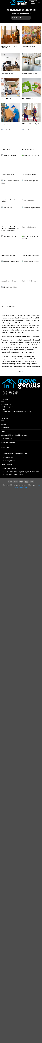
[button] (39, 2)
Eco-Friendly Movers (28, 98)
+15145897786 (6, 404)
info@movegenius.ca (8, 407)
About (3, 424)
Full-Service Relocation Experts (30, 124)
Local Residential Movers (29, 174)
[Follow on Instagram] (6, 392)
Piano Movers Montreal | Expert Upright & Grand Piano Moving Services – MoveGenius (10, 228)
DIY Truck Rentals (6, 98)
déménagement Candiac (20, 356)
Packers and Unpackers (28, 200)
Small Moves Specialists (8, 255)
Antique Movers (6, 439)
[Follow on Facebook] (3, 392)
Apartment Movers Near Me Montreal (9, 46)
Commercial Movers (7, 73)
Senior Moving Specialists (29, 227)
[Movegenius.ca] (18, 2)
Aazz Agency (24, 487)
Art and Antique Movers (28, 46)
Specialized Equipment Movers (30, 255)
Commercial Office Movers (29, 73)
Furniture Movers (6, 149)
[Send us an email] (13, 392)
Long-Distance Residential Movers (8, 200)
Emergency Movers (6, 124)
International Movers (28, 149)
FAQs (3, 431)
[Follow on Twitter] (10, 392)
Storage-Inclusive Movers (8, 281)
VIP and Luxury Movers (8, 306)
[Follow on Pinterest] (16, 392)
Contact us (5, 427)
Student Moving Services (29, 281)
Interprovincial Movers (7, 174)
